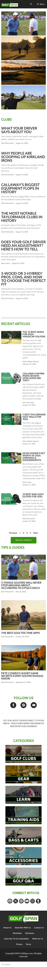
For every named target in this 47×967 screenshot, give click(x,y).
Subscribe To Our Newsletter (16, 939)
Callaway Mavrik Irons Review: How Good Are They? (33, 377)
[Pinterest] (23, 705)
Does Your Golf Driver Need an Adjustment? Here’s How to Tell (23, 245)
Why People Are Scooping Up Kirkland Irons (23, 157)
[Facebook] (9, 901)
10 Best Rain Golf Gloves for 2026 (33, 495)
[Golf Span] (10, 4)
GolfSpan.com (26, 953)
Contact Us (39, 928)
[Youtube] (34, 705)
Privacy (19, 944)
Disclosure (29, 933)
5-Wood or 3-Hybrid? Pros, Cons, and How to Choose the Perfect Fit (23, 279)
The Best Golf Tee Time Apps (20, 633)
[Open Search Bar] (31, 4)
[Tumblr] (38, 901)
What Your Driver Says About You (19, 130)
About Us (7, 928)
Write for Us (37, 939)
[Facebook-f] (13, 705)
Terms (28, 944)
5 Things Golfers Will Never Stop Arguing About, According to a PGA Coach (21, 585)
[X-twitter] (15, 901)
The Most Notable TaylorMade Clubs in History (21, 217)
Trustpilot (5, 964)
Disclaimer (17, 933)
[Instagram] (32, 901)
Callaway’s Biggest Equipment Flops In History (20, 188)
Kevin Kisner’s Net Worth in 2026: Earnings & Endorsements (34, 456)
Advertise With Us (23, 928)
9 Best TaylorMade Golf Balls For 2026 (34, 417)
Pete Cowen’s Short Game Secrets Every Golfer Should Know (22, 676)
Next (35, 533)
